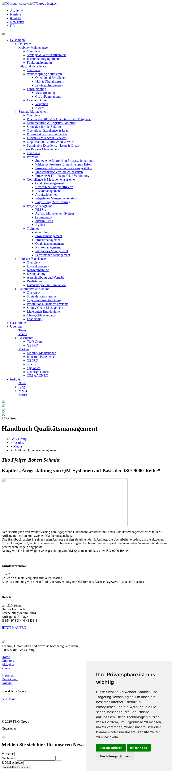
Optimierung (43, 217)
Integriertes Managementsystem (56, 198)
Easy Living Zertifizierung (52, 202)
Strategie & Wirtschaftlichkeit (46, 55)
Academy (16, 10)
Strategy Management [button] (32, 111)
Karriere (15, 14)
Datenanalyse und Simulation (46, 285)
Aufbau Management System (54, 213)
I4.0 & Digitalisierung (49, 81)
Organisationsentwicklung (44, 300)
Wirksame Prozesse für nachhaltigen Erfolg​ (63, 164)
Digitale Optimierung (49, 85)
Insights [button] (15, 379)
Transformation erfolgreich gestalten (59, 172)
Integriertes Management (51, 251)
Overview (25, 43)
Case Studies (18, 323)
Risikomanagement (48, 191)
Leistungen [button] (17, 40)
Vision (22, 334)
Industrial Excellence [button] (32, 66)
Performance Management (52, 255)
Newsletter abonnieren (16, 767)
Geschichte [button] (25, 338)
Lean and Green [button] (37, 100)
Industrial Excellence (41, 356)
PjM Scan (41, 209)
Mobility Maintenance (41, 353)
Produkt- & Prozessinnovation (47, 134)
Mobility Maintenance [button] (33, 47)
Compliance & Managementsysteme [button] (51, 179)
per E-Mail (8, 699)
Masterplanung (45, 92)
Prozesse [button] (32, 157)
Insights (18, 442)
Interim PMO (44, 221)
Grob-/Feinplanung (48, 96)
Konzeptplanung (38, 270)
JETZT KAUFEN (14, 627)
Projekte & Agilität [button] (39, 206)
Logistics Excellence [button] (32, 258)
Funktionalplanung (39, 62)
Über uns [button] (16, 326)
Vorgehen (41, 104)
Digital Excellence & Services (46, 138)
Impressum (9, 675)
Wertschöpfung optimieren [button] (44, 74)
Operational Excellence (50, 77)
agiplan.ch (33, 368)
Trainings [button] (33, 228)
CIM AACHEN (37, 375)
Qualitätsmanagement (49, 183)
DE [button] (12, 25)
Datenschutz (10, 679)
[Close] (3, 736)
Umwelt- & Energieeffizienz (54, 187)
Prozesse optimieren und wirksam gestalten (63, 168)
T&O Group (35, 341)
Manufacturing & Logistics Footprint (51, 123)
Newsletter (17, 22)
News (22, 383)
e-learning (41, 232)
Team (22, 330)
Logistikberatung (38, 266)
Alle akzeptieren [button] (110, 747)
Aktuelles (8, 664)
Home (6, 657)
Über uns (8, 660)
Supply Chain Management (45, 307)
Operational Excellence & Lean (48, 130)
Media (22, 390)
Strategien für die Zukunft (44, 126)
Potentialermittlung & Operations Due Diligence (59, 119)
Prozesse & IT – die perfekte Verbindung (62, 175)
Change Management (41, 315)
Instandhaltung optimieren (44, 59)
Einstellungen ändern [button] (114, 756)
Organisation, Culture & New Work (50, 142)
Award (39, 108)
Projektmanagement (48, 240)
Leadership (34, 319)
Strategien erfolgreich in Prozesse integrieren (64, 160)
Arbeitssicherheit (46, 194)
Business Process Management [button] (38, 149)
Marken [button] (23, 349)
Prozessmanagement (48, 236)
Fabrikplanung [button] (36, 89)
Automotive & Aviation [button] (34, 289)
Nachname (9, 758)
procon (31, 364)
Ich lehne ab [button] (138, 747)
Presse (22, 394)
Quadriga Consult (38, 372)
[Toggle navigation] (3, 34)
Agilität (40, 224)
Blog (21, 387)
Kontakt (15, 18)
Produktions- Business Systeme (47, 304)
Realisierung (35, 281)
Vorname (8, 753)
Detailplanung (36, 274)
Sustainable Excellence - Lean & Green (53, 145)
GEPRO (32, 345)
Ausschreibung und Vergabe (45, 277)
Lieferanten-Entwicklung (43, 311)
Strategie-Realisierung (41, 296)
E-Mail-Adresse (12, 762)
